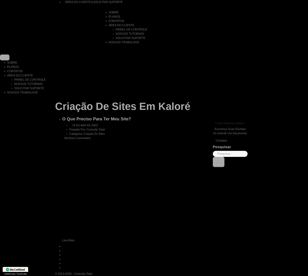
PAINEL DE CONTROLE (131, 29)
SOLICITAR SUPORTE (108, 2)
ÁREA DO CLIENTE (78, 2)
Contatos (221, 140)
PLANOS (114, 16)
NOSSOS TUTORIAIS (130, 33)
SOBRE (114, 12)
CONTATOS (116, 20)
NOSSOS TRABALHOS (124, 42)
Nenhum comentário (77, 138)
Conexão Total (83, 273)
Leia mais (68, 240)
